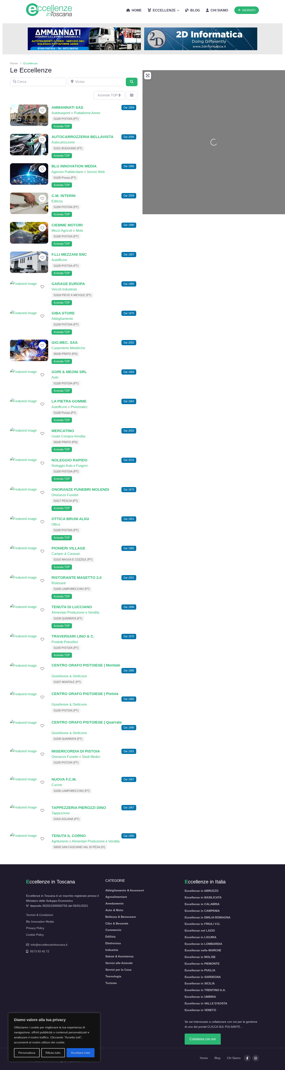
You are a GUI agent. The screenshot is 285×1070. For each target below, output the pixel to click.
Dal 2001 (129, 577)
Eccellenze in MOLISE (200, 957)
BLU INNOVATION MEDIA (74, 166)
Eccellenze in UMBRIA (200, 996)
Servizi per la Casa (118, 969)
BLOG (195, 10)
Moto (79, 230)
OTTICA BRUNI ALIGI (70, 519)
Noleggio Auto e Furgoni (70, 465)
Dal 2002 (129, 342)
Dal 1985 (129, 283)
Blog (217, 1058)
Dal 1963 (129, 401)
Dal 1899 (129, 607)
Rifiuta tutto (53, 1052)
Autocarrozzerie (63, 142)
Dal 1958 (129, 107)
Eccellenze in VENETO (200, 1010)
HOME (137, 10)
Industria (111, 950)
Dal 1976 (129, 313)
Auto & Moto (114, 910)
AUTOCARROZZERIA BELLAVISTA (82, 137)
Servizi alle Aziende (119, 963)
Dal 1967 (129, 779)
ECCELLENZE (164, 10)
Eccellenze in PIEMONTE (202, 963)
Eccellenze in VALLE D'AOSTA (206, 1003)
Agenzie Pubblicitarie (67, 172)
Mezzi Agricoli (62, 230)
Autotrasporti (61, 113)
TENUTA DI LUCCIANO (72, 607)
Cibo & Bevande (116, 923)
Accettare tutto (80, 1052)
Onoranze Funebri (65, 495)
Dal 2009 (129, 195)
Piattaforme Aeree (87, 113)
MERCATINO (63, 430)
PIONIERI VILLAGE (68, 548)
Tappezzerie (61, 813)
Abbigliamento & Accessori (124, 890)
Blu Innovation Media (40, 921)
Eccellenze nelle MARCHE (203, 950)
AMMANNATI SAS (67, 107)
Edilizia (57, 201)
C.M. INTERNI (64, 195)
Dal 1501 (129, 751)
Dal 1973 (129, 489)
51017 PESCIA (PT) (66, 500)
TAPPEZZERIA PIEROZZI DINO (79, 807)
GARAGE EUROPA (68, 284)
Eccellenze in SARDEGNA (203, 977)
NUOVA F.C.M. (64, 779)
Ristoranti (59, 583)
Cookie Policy (35, 934)
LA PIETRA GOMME (69, 401)
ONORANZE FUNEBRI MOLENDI (80, 489)
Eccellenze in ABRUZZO (201, 890)
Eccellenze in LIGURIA (200, 937)
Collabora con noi (202, 1039)
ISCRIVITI (248, 10)
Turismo (111, 983)
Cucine (57, 785)
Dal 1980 (129, 225)
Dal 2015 (129, 460)
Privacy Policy (35, 928)
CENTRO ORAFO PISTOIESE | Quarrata (87, 722)
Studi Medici (91, 757)
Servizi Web (96, 172)
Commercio (113, 930)
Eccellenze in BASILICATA (203, 897)
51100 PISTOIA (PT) (66, 118)
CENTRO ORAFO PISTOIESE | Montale (86, 665)
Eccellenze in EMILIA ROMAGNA (207, 917)
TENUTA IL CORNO (69, 835)
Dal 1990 (129, 727)
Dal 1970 (129, 636)
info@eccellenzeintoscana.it (49, 944)
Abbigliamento (62, 318)
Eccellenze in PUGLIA (200, 970)
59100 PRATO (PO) (65, 353)
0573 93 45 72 (39, 951)
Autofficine (59, 260)
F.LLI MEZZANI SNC (69, 254)
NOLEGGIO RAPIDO (69, 460)
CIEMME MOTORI (67, 225)
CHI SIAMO (219, 10)
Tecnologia (113, 976)
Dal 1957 (129, 254)
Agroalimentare (116, 896)
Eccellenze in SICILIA (200, 983)
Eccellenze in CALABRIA (202, 904)
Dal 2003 (129, 430)
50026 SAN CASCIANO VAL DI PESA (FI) (79, 847)
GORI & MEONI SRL (69, 372)
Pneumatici (79, 407)
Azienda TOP (62, 126)
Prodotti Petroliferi (65, 642)
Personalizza (26, 1052)
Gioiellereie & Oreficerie (69, 676)
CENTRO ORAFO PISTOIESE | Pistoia (85, 693)
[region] (54, 1037)
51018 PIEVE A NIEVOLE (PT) (72, 295)
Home (14, 63)
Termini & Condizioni (39, 915)
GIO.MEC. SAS (65, 342)
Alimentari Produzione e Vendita (75, 612)
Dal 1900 (129, 835)
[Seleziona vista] (131, 95)
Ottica (56, 524)
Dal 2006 (129, 136)
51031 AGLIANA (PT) (66, 819)
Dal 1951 (129, 519)
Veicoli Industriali (64, 289)
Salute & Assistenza (119, 956)
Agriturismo (60, 841)
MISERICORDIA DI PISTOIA (76, 751)
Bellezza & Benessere (120, 916)
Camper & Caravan (66, 554)
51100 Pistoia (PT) (65, 177)
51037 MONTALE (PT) (67, 682)
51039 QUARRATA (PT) (68, 618)
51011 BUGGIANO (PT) (68, 148)
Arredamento (114, 903)
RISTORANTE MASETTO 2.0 (77, 577)
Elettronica (113, 943)
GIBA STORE (63, 313)
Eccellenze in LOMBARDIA (203, 943)
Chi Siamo (234, 1058)
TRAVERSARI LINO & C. (73, 636)
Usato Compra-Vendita (68, 436)
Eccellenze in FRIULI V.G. (202, 924)
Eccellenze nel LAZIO (200, 930)
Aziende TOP (108, 95)
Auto (55, 377)
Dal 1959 (129, 372)
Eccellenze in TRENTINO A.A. (205, 990)
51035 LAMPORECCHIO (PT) (72, 588)
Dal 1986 (129, 166)
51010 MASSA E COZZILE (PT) (73, 559)
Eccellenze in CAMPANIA (202, 910)
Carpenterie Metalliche (68, 348)
